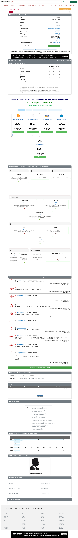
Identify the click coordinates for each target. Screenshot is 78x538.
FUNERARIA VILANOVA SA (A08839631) (38, 417)
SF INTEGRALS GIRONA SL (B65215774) (38, 426)
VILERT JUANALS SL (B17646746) (37, 429)
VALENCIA (61, 527)
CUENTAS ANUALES (21, 5)
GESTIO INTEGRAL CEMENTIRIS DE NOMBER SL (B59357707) (42, 419)
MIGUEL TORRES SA (44, 491)
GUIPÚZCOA (6, 519)
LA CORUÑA (24, 520)
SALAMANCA (61, 524)
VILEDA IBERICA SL (13, 485)
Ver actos (58, 30)
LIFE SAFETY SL (43, 480)
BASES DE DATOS (42, 5)
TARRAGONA (6, 527)
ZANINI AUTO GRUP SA (45, 493)
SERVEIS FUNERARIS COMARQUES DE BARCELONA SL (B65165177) (43, 423)
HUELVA (23, 519)
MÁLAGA (5, 523)
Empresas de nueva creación (14, 502)
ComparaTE (13, 5)
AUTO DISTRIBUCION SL (14, 493)
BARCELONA (61, 513)
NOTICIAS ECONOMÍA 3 (69, 5)
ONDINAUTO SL (44, 490)
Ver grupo (58, 40)
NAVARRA (61, 523)
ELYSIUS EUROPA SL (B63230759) (38, 403)
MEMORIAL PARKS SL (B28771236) (38, 422)
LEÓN (5, 521)
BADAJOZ (42, 513)
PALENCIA (24, 524)
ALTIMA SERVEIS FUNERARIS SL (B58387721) (39, 408)
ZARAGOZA (61, 528)
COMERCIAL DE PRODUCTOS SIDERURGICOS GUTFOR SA (19, 490)
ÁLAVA (5, 512)
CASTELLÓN (6, 516)
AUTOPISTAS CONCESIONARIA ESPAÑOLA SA (49, 481)
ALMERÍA (60, 512)
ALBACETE (24, 512)
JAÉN (4, 520)
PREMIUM (6, 5)
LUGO (42, 521)
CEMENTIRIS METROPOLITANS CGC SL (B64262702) (40, 413)
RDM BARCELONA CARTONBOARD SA (16, 488)
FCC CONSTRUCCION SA (45, 485)
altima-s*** (58, 25)
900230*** (58, 22)
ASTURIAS (5, 513)
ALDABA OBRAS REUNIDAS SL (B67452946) (39, 407)
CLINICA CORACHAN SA (45, 488)
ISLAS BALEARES (62, 519)
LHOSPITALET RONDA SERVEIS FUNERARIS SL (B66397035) (42, 420)
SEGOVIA (23, 525)
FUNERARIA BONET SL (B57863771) (38, 414)
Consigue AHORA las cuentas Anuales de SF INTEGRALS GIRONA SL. (32, 378)
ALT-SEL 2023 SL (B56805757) (37, 411)
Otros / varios (57, 33)
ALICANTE (42, 512)
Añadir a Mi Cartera (65, 9)
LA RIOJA (42, 520)
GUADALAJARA (61, 517)
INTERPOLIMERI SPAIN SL (45, 486)
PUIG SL (11, 481)
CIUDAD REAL (43, 516)
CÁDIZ (42, 514)
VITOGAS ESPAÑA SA (13, 486)
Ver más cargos (39, 396)
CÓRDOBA (61, 516)
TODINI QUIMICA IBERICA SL (15, 491)
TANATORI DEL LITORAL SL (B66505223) (38, 428)
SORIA (60, 525)
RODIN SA (11, 483)
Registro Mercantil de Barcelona (54, 28)
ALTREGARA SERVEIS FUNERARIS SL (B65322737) (40, 410)
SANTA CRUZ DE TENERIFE (8, 525)
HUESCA (42, 519)
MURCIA (42, 523)
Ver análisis (57, 31)
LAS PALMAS (61, 520)
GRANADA (42, 517)
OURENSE (5, 524)
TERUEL (23, 527)
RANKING (50, 5)
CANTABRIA (61, 514)
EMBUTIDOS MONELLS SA (45, 483)
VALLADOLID (6, 528)
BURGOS (5, 514)
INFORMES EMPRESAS (32, 5)
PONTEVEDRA (43, 524)
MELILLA (23, 523)
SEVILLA (42, 525)
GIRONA (23, 517)
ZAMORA (42, 528)
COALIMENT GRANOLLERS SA (46, 495)
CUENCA (5, 517)
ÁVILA (23, 513)
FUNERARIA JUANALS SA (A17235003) (38, 416)
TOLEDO (42, 527)
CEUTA (23, 516)
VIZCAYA (23, 528)
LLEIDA (23, 521)
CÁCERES (23, 514)
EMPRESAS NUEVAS (58, 5)
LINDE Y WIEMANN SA (13, 480)
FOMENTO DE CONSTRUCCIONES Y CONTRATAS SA (18, 495)
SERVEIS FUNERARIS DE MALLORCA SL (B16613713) (40, 425)
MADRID (60, 521)
